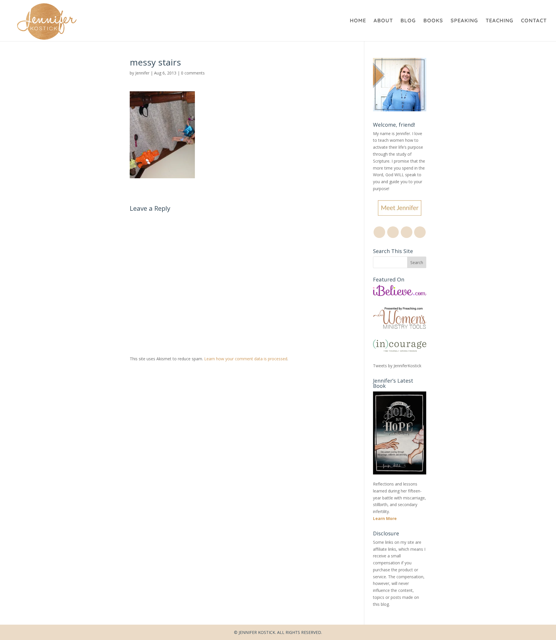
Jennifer (142, 73)
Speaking (464, 21)
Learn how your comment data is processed (245, 358)
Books (433, 21)
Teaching (499, 21)
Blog (408, 21)
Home (358, 21)
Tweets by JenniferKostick (397, 365)
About (383, 21)
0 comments (193, 73)
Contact (534, 21)
